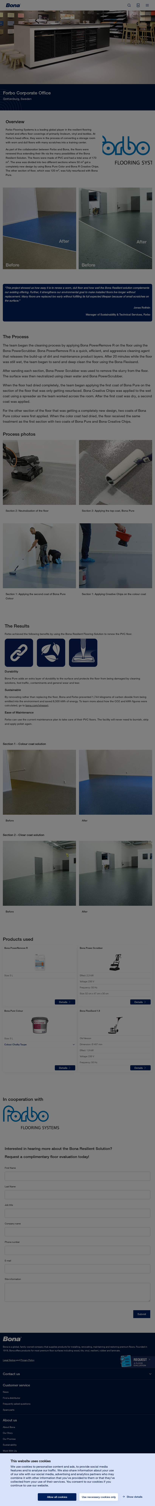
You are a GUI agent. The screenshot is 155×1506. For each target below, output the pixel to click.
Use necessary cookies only (99, 1497)
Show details (134, 1496)
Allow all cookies (57, 1497)
